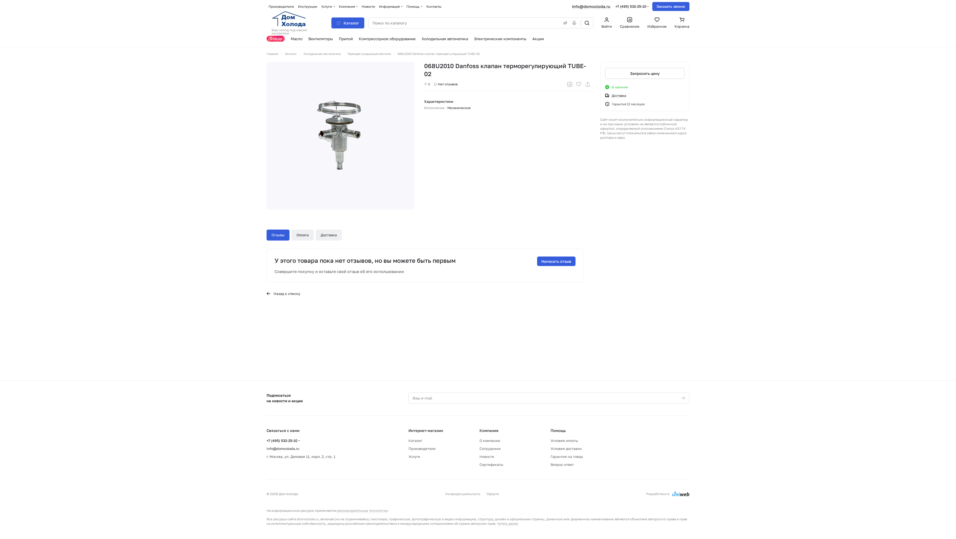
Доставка (329, 235)
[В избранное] (578, 84)
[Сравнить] (569, 84)
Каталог (415, 440)
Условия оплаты (564, 440)
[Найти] (587, 23)
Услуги (414, 456)
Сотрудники (490, 448)
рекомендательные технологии (362, 511)
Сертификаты (491, 464)
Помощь (558, 430)
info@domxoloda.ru (591, 6)
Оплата (302, 235)
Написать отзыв (556, 261)
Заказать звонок (671, 6)
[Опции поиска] (564, 23)
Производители (422, 448)
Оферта (492, 494)
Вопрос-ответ (562, 464)
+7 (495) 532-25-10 (630, 6)
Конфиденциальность (462, 494)
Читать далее (507, 524)
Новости (486, 456)
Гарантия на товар (567, 456)
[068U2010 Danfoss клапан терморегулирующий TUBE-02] (340, 136)
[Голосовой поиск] (575, 23)
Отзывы (278, 235)
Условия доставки (566, 448)
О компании (489, 440)
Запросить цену (645, 73)
